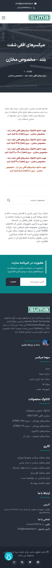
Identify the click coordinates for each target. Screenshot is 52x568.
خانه (47, 369)
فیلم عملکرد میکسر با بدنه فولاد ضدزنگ (31, 468)
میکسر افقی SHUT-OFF (38, 416)
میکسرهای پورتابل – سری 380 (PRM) (31, 426)
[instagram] (14, 562)
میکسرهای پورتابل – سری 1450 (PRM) (31, 421)
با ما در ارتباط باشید (30, 345)
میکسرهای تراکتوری (40, 431)
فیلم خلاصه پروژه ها (40, 483)
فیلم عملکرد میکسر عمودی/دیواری (34, 457)
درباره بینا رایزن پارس (39, 379)
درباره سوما (44, 374)
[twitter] (30, 562)
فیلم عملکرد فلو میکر (40, 473)
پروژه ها (46, 384)
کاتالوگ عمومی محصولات (38, 411)
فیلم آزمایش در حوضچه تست (35, 478)
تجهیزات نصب (43, 389)
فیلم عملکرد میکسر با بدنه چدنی (34, 463)
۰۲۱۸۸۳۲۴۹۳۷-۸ (24, 7)
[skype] (22, 562)
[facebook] (38, 562)
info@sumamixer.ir (25, 3)
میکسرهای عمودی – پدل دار (36, 436)
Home (29, 71)
